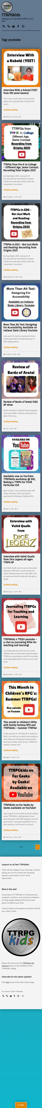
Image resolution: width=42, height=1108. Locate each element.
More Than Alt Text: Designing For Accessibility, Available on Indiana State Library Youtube (20, 327)
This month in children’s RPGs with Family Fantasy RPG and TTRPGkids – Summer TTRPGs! (20, 725)
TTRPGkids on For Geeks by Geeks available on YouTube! (19, 806)
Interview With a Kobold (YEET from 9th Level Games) (20, 92)
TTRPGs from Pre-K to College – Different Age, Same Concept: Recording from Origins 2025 (21, 167)
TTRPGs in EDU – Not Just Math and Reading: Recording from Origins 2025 (20, 247)
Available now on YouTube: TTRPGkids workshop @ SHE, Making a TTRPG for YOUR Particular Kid (19, 480)
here (8, 982)
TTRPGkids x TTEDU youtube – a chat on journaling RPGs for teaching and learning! (20, 642)
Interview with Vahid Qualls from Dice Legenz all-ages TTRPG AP (19, 559)
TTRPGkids (11, 15)
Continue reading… (11, 110)
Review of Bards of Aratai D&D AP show (20, 403)
